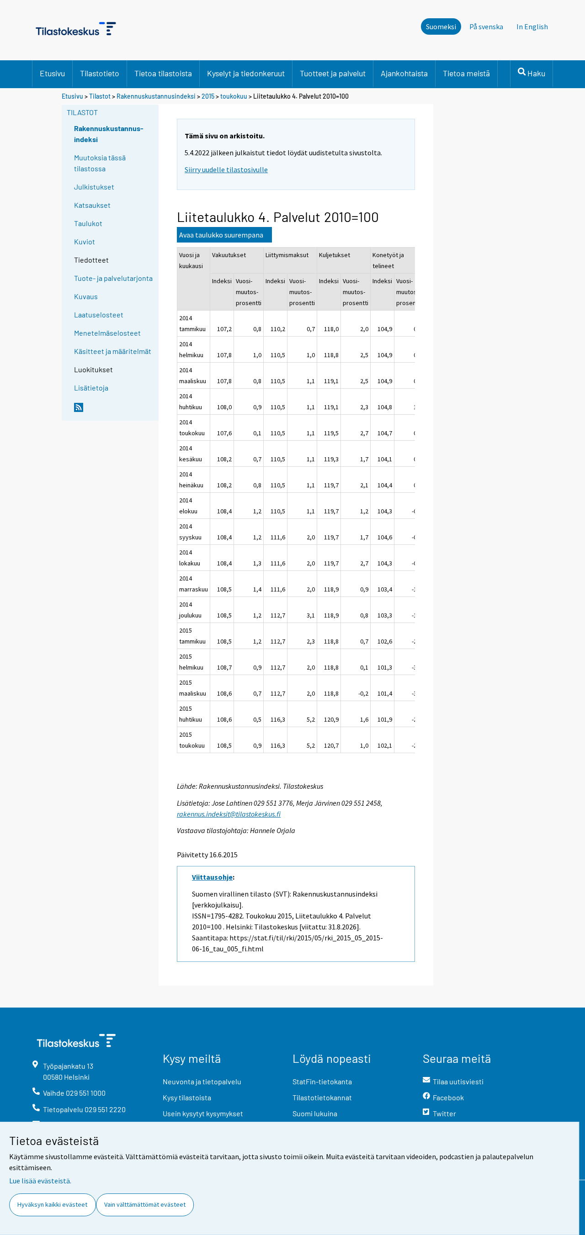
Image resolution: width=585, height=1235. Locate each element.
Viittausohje (212, 876)
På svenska (486, 26)
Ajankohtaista (404, 73)
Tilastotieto (99, 73)
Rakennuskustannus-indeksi (109, 133)
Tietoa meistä (466, 73)
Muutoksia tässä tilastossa (100, 163)
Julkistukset (94, 186)
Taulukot (88, 223)
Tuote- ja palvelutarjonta (113, 278)
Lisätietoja (91, 387)
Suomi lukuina (314, 1113)
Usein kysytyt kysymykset (203, 1113)
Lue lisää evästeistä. (40, 1180)
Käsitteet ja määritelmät (112, 351)
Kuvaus (86, 296)
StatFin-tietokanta (322, 1081)
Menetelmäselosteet (107, 332)
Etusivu (52, 73)
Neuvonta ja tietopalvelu (202, 1081)
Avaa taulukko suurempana (221, 234)
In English (532, 26)
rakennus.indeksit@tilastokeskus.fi (229, 813)
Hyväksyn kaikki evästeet (52, 1204)
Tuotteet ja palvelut (333, 73)
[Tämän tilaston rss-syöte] (114, 411)
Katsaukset (92, 205)
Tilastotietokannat (322, 1097)
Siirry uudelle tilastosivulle (226, 169)
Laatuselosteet (98, 314)
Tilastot (100, 96)
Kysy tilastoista (187, 1097)
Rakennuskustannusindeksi (156, 96)
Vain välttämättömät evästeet (145, 1204)
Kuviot (84, 241)
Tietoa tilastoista (163, 73)
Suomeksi (441, 26)
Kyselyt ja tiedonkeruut (246, 73)
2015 (208, 96)
